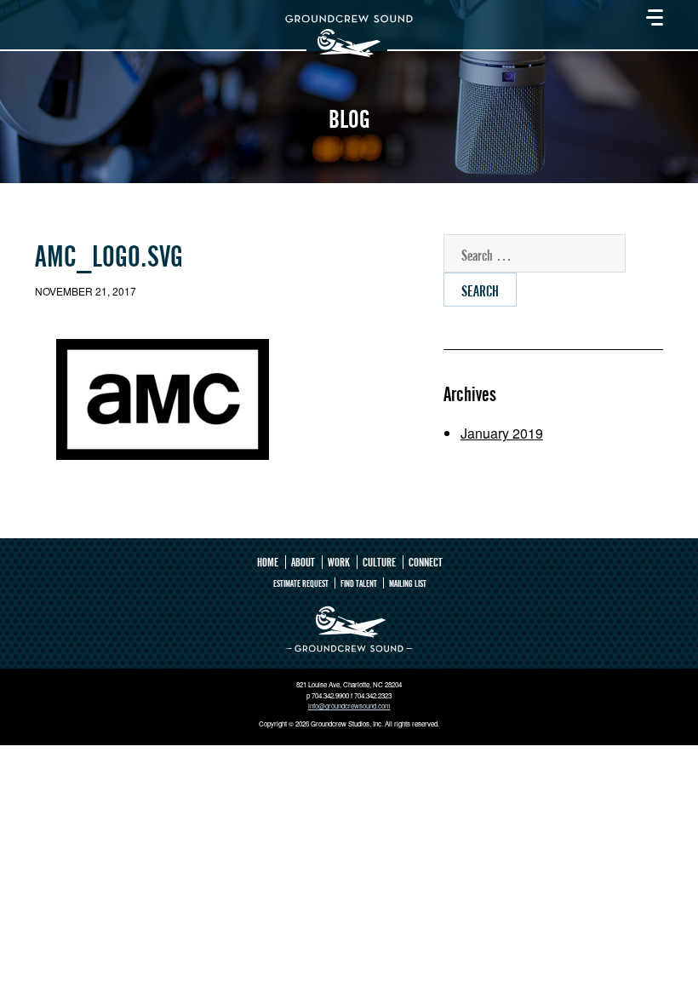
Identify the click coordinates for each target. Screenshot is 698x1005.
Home (267, 562)
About (303, 562)
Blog (349, 119)
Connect (426, 562)
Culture (379, 562)
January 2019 (502, 433)
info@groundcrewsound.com (349, 705)
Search (480, 291)
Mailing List (407, 583)
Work (339, 562)
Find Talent (358, 583)
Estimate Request (301, 583)
